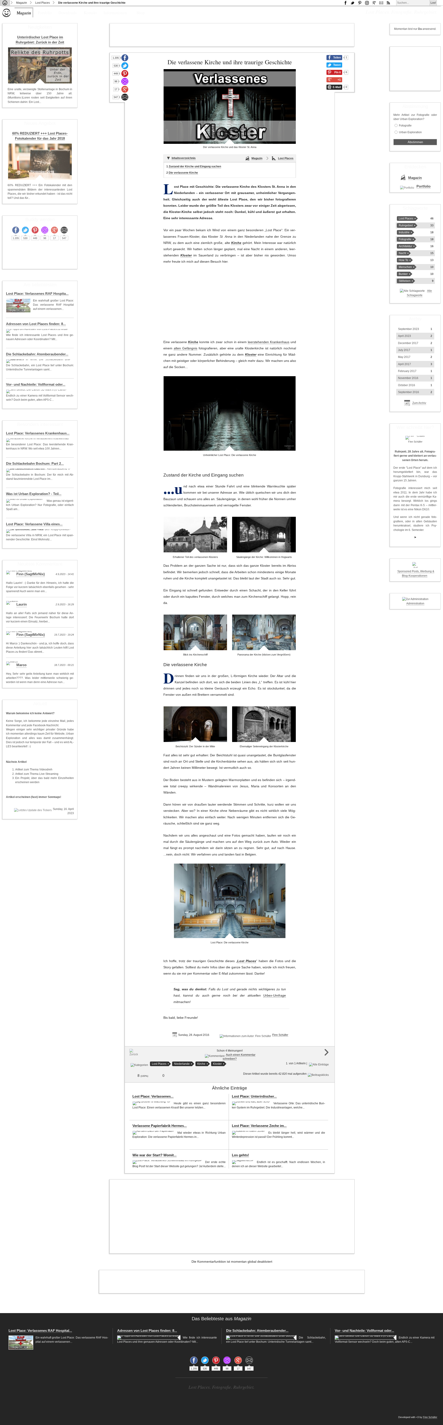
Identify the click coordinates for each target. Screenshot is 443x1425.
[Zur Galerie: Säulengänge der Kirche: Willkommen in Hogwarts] (264, 535)
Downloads (67, 12)
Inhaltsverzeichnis (184, 158)
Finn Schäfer (280, 1035)
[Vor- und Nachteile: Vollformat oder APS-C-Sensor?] (37, 391)
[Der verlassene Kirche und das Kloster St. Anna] (229, 106)
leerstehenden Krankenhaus (268, 342)
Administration (415, 603)
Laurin (21, 604)
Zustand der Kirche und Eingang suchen (195, 166)
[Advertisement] (232, 35)
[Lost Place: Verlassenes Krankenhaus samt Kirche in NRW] (38, 440)
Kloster (186, 255)
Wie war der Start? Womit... (154, 1155)
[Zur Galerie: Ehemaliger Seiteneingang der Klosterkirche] (264, 724)
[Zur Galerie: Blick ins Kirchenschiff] (195, 632)
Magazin (21, 2)
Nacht (402, 253)
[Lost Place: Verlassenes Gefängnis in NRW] (151, 1103)
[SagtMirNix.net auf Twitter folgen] (352, 2)
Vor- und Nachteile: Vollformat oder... (35, 384)
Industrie (404, 232)
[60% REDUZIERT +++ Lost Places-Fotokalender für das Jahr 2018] (40, 161)
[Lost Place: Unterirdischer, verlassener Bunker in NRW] (251, 1103)
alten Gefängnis (185, 348)
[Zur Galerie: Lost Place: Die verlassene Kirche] (229, 900)
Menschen (405, 267)
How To (403, 260)
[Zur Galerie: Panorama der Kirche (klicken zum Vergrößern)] (264, 632)
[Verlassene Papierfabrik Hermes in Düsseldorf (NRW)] (153, 1133)
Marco (21, 665)
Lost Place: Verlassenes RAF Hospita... (37, 293)
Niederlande (182, 1063)
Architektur (405, 246)
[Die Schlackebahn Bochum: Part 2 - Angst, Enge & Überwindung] (39, 470)
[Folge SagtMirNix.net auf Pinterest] (359, 2)
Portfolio (45, 12)
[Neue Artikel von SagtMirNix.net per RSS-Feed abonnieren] (388, 2)
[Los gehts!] (243, 1162)
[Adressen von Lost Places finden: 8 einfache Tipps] (37, 331)
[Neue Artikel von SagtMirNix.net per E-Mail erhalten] (381, 2)
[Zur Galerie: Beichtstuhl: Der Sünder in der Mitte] (195, 724)
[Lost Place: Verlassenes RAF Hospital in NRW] (18, 306)
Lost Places (42, 2)
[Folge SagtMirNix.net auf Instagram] (366, 2)
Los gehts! (240, 1155)
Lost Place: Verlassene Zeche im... (259, 1126)
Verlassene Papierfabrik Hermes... (159, 1126)
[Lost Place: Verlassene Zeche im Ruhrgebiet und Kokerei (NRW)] (249, 1133)
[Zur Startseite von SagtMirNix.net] (6, 16)
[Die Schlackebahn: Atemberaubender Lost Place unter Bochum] (39, 361)
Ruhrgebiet (406, 225)
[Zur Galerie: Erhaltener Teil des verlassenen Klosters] (195, 535)
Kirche (236, 243)
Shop (140, 12)
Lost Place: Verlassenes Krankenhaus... (37, 433)
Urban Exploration (410, 132)
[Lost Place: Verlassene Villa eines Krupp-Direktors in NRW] (39, 531)
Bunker (403, 274)
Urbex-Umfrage (274, 995)
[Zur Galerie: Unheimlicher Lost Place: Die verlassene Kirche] (229, 413)
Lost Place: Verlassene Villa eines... (34, 524)
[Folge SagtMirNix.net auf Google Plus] (374, 2)
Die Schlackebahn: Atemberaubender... (37, 354)
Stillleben (404, 281)
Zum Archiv (419, 403)
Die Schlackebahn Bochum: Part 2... (35, 463)
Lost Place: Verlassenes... (153, 1096)
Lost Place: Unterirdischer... (254, 1096)
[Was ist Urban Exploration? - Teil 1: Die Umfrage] (25, 501)
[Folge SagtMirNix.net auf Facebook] (345, 2)
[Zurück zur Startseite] (5, 3)
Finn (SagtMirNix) (30, 574)
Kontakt (90, 12)
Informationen (115, 12)
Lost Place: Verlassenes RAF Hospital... (40, 1331)
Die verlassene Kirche (183, 172)
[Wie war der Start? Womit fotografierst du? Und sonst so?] (167, 1162)
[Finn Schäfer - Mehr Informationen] (415, 438)
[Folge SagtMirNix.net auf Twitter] (124, 65)
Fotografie (405, 125)
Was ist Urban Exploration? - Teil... (33, 494)
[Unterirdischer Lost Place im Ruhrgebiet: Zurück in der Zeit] (40, 65)
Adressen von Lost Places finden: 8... (36, 324)
